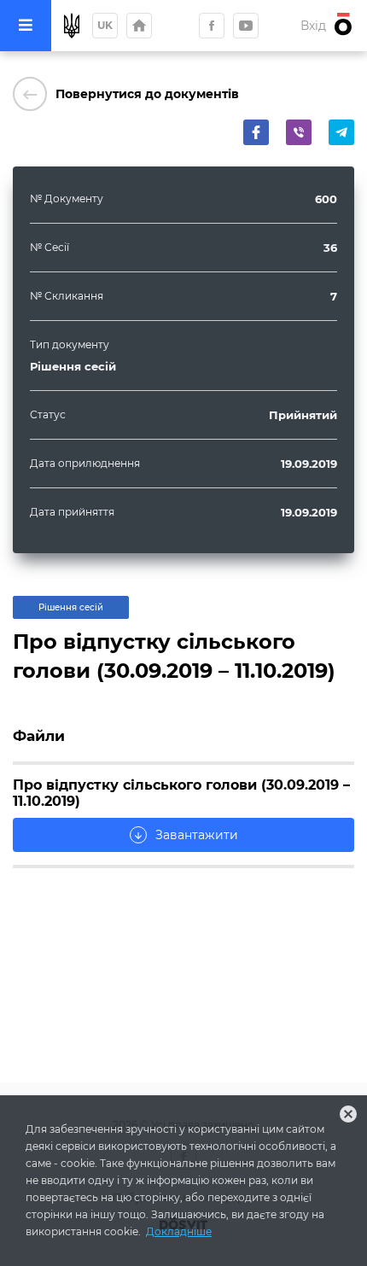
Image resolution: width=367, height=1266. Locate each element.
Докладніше (179, 1231)
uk (105, 25)
